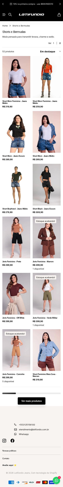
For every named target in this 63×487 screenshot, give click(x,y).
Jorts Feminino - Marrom (43, 261)
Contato (5, 458)
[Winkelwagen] (59, 15)
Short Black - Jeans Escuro (44, 209)
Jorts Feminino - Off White (13, 318)
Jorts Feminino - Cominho (13, 374)
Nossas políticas (9, 451)
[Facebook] (12, 441)
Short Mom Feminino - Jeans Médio (14, 102)
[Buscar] (10, 14)
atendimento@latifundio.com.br (34, 429)
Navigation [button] (4, 14)
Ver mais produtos (31, 401)
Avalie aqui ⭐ (9, 465)
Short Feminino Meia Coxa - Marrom (44, 375)
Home (5, 26)
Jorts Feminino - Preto (11, 261)
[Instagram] (4, 441)
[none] (3, 4)
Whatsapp (24, 434)
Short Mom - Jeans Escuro (13, 156)
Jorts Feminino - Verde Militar (45, 318)
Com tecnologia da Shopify (44, 473)
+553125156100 (27, 424)
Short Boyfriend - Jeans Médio (15, 209)
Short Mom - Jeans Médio (43, 156)
